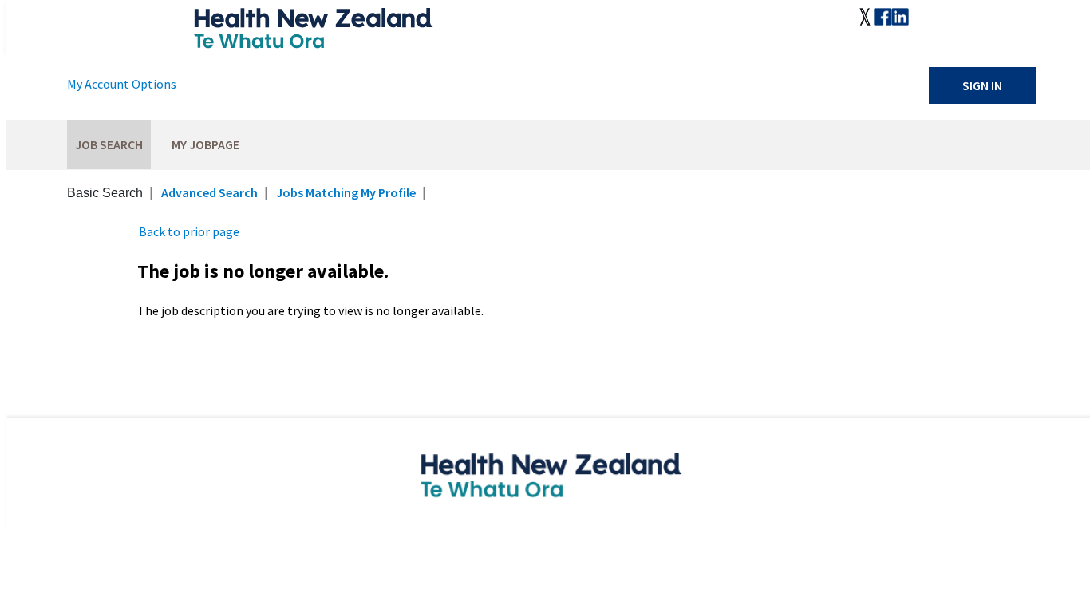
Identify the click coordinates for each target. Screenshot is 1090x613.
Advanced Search (209, 192)
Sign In (982, 85)
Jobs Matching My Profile (346, 192)
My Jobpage (205, 144)
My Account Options (121, 84)
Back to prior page (189, 231)
